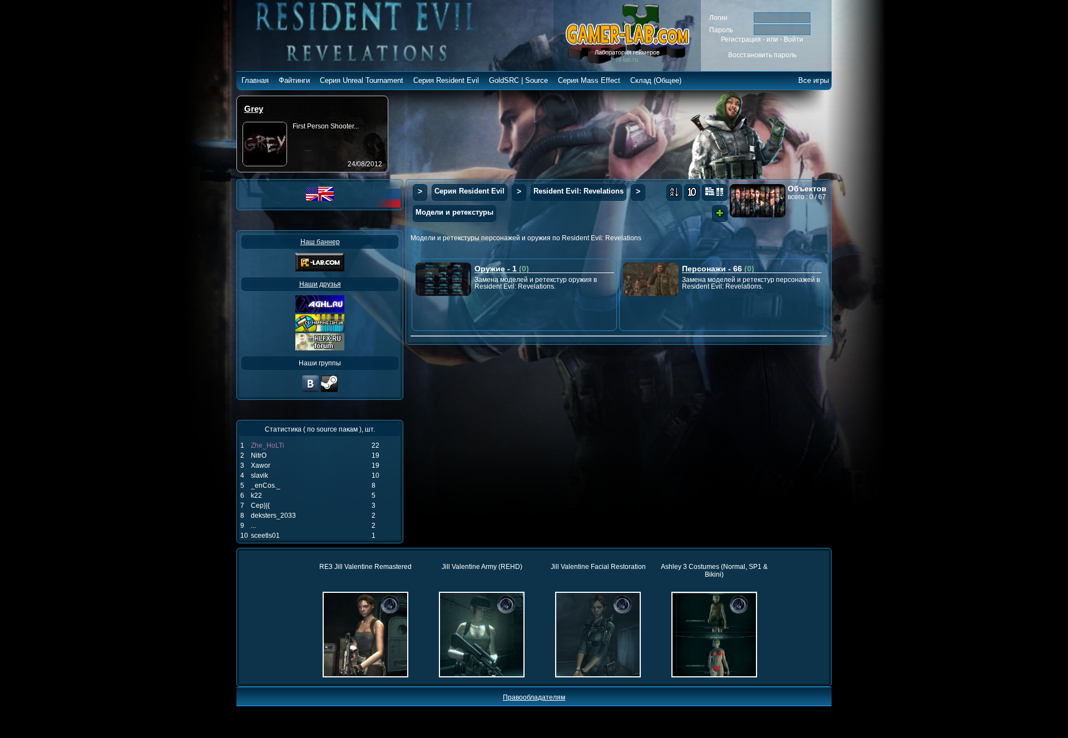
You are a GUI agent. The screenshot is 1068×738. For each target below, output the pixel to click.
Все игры (813, 80)
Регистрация (741, 39)
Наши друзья (320, 284)
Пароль (721, 30)
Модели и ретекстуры (454, 212)
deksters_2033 (273, 515)
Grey (253, 108)
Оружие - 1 (501, 268)
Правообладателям (534, 697)
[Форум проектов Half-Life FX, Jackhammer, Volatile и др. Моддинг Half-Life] (319, 348)
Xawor (260, 465)
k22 (256, 495)
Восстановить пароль (762, 55)
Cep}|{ (260, 505)
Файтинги (294, 80)
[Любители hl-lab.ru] (329, 391)
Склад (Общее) (655, 80)
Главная (255, 80)
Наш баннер (320, 242)
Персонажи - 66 (718, 268)
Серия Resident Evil (446, 80)
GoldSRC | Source (518, 80)
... (253, 525)
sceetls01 (265, 535)
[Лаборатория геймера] (310, 391)
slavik (259, 475)
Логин (718, 18)
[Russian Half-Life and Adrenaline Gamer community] (319, 310)
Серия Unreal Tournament (361, 80)
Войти (793, 39)
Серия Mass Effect (589, 80)
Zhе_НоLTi (267, 445)
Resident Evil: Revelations (578, 191)
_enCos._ (265, 485)
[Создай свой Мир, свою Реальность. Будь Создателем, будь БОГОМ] (319, 329)
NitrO (258, 455)
